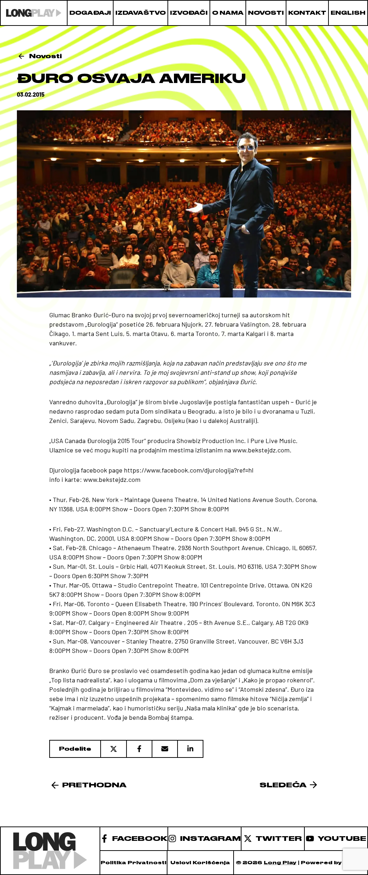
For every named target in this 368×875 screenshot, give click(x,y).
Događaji (90, 13)
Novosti (266, 13)
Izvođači (189, 13)
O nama (228, 13)
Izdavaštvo (140, 13)
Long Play (280, 862)
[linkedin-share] (190, 749)
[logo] (34, 13)
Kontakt (307, 13)
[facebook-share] (139, 749)
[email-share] (164, 749)
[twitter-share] (113, 749)
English (348, 13)
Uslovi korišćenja (200, 862)
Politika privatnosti (133, 862)
